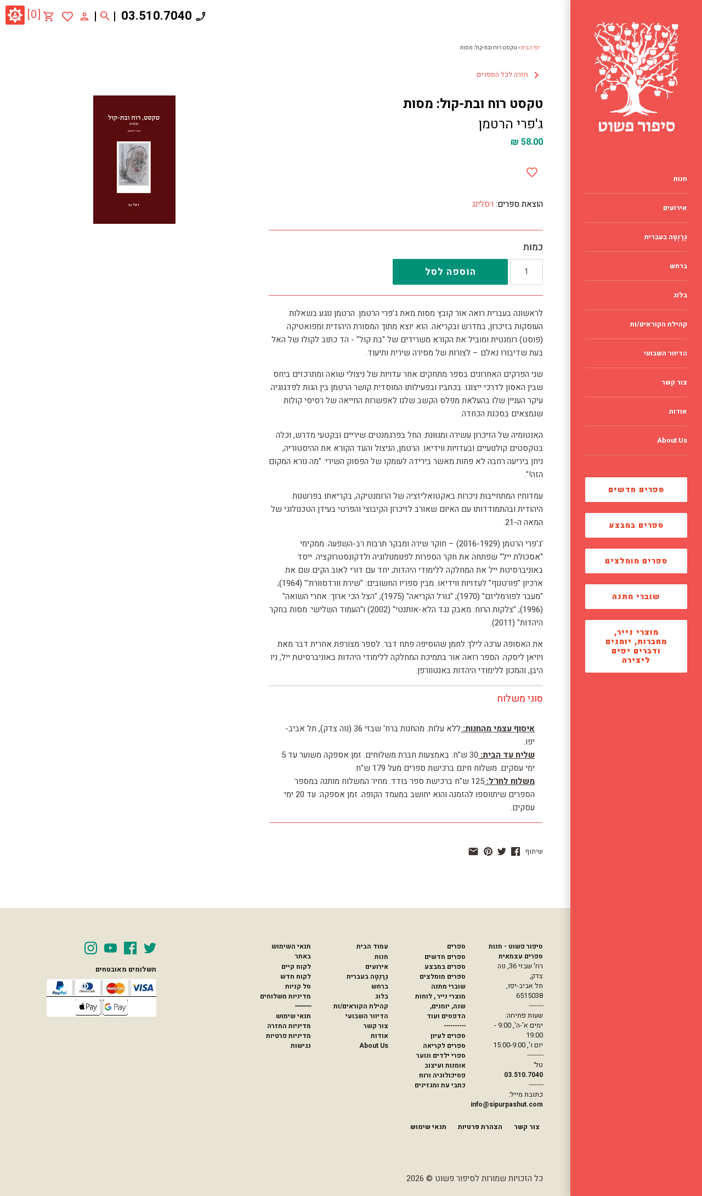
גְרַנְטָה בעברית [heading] (665, 237)
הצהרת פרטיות (480, 1127)
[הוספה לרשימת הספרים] (532, 170)
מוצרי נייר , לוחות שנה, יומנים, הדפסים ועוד (440, 1006)
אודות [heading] (678, 411)
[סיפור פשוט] (636, 77)
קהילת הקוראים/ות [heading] (658, 324)
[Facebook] (130, 948)
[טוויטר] (501, 851)
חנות (381, 957)
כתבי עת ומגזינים (440, 1085)
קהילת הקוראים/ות (360, 1006)
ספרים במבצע (636, 525)
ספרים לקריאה (444, 1046)
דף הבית (530, 48)
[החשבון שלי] (84, 16)
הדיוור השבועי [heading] (665, 353)
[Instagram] (90, 948)
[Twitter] (150, 948)
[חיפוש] (105, 16)
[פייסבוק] (515, 851)
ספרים (456, 946)
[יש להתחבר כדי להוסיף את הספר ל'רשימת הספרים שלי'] (67, 16)
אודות (379, 1036)
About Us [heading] (672, 440)
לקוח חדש (295, 976)
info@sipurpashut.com (507, 1104)
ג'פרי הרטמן (510, 124)
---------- (455, 1026)
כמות (533, 247)
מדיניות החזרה (289, 1026)
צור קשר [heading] (674, 382)
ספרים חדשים (636, 489)
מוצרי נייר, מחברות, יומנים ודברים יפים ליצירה (636, 646)
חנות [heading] (680, 179)
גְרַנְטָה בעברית (367, 976)
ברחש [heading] (678, 266)
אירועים (376, 967)
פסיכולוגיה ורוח (442, 1075)
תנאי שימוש (293, 1016)
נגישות (301, 1046)
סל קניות (298, 986)
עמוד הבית (372, 946)
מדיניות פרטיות (288, 1036)
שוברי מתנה (636, 596)
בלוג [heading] (680, 295)
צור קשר (376, 1026)
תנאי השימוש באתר (291, 951)
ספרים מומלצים (636, 561)
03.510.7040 (156, 16)
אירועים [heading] (675, 208)
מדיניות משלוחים (285, 996)
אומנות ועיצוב (445, 1065)
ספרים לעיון (448, 1036)
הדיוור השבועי (367, 1016)
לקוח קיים (296, 967)
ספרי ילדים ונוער (441, 1055)
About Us (373, 1046)
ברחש (379, 986)
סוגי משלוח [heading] (520, 698)
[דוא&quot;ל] (473, 851)
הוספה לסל (450, 272)
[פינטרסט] (488, 851)
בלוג (381, 996)
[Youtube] (110, 948)
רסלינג (483, 204)
